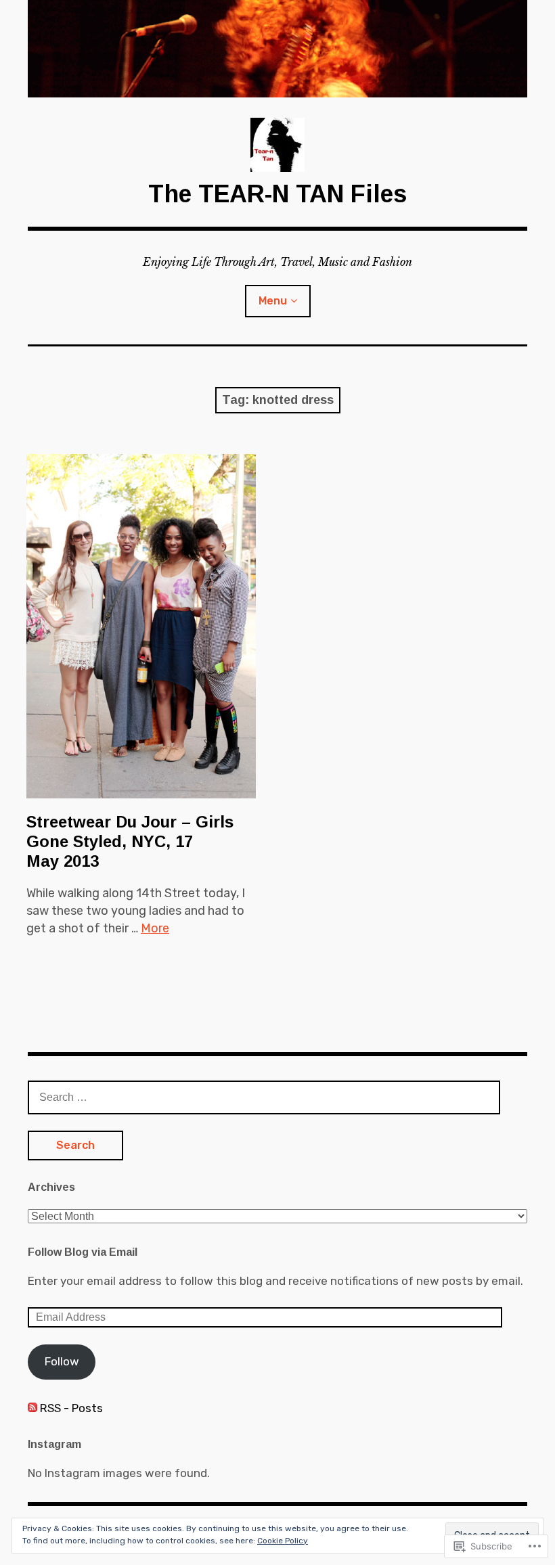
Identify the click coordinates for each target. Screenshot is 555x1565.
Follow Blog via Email (82, 1252)
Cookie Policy (282, 1540)
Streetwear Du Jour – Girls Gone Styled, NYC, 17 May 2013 (130, 841)
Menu (273, 300)
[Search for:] (264, 1097)
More (155, 928)
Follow (62, 1361)
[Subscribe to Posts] (32, 1408)
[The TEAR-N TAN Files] (277, 48)
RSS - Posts (71, 1408)
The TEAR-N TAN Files (277, 194)
